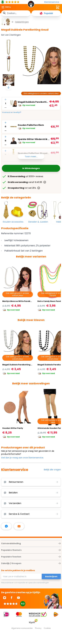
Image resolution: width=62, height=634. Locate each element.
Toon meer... (31, 156)
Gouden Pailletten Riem (31, 125)
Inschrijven (51, 576)
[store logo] (31, 5)
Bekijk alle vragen (52, 469)
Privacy (38, 628)
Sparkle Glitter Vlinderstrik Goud (33, 139)
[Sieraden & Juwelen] (38, 210)
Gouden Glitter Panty (12, 428)
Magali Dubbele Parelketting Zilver (19, 364)
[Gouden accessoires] (13, 210)
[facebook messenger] (6, 526)
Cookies (47, 628)
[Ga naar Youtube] (18, 597)
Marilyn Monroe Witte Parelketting (19, 301)
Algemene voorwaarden (22, 628)
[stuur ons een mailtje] (19, 526)
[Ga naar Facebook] (11, 597)
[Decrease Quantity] (5, 107)
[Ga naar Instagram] (4, 597)
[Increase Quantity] (5, 99)
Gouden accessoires (13, 221)
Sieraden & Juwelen (38, 221)
